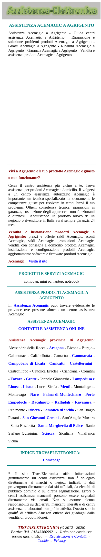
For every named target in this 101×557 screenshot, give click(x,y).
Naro (34, 394)
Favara (16, 379)
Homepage (51, 460)
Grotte (31, 379)
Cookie (43, 541)
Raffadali (62, 402)
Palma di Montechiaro (62, 394)
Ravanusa (83, 402)
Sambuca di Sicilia (58, 410)
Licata (28, 387)
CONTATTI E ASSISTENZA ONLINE (51, 329)
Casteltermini (81, 363)
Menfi (65, 387)
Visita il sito (38, 261)
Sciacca (48, 433)
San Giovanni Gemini (40, 418)
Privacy (60, 541)
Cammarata (82, 356)
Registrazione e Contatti (68, 536)
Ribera (34, 410)
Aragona (56, 348)
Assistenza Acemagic (31, 305)
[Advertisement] (50, 112)
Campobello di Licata (26, 363)
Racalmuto (40, 402)
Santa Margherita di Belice (60, 425)
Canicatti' (57, 363)
